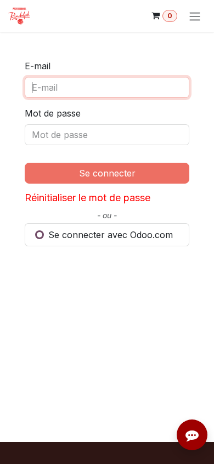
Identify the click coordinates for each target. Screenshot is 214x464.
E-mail (37, 65)
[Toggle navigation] (195, 15)
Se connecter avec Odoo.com (109, 234)
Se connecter (107, 173)
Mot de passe (53, 113)
